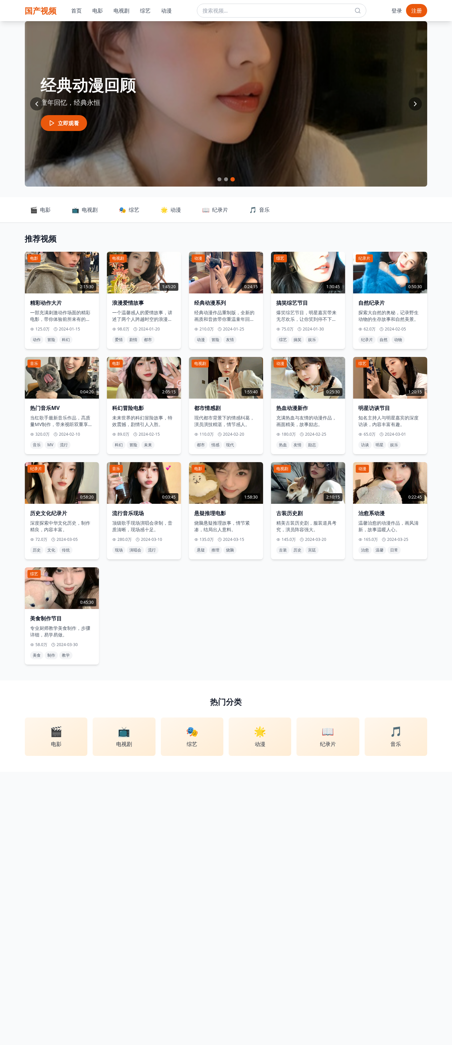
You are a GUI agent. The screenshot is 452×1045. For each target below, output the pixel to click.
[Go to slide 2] (226, 179)
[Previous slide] (36, 103)
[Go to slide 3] (232, 179)
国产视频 (41, 10)
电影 (97, 10)
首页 (76, 10)
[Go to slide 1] (219, 179)
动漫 (166, 10)
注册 (416, 10)
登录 (396, 10)
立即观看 (68, 123)
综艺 (145, 10)
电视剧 (121, 10)
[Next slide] (415, 103)
